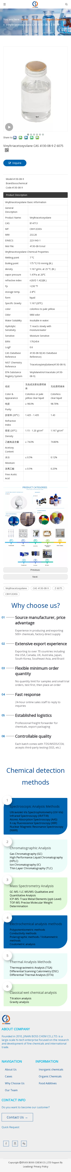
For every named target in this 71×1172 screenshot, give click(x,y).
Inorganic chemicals (51, 1069)
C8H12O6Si (11, 594)
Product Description (16, 194)
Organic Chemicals (50, 1076)
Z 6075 (58, 588)
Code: (9, 187)
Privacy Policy (41, 1166)
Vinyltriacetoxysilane (16, 588)
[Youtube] (15, 1143)
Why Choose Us (14, 1083)
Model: (9, 179)
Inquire (16, 163)
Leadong (27, 1166)
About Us (11, 1069)
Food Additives (48, 1083)
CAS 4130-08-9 (41, 588)
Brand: (9, 183)
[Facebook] (6, 1143)
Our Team (11, 1090)
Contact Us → (17, 1117)
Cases (8, 1076)
